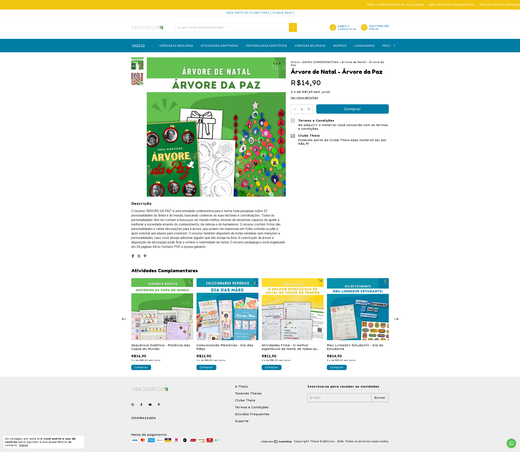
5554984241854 (143, 418)
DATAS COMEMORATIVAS (320, 62)
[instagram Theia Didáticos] (132, 404)
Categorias (138, 45)
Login (342, 25)
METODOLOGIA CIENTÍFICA (266, 45)
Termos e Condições (252, 407)
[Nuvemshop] (276, 442)
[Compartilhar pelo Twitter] (139, 256)
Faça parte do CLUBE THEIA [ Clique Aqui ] (260, 12)
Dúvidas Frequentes (252, 414)
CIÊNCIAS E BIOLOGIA (176, 45)
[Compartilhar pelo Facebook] (133, 256)
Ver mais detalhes (304, 97)
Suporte (242, 421)
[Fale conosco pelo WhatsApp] (511, 443)
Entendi (23, 445)
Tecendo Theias (248, 393)
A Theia (241, 386)
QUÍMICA (340, 45)
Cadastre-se (347, 28)
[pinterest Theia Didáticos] (158, 404)
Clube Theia (245, 400)
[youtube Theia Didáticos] (150, 404)
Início (295, 62)
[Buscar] (293, 27)
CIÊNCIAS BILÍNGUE (310, 45)
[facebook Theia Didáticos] (141, 404)
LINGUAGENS (364, 45)
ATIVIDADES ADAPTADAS (219, 45)
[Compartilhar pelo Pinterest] (145, 256)
